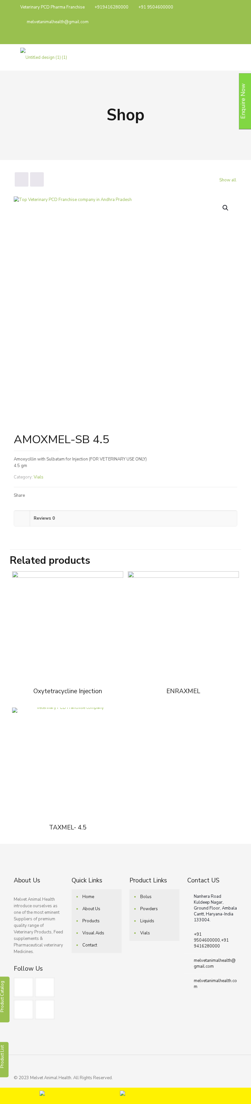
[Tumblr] (227, 36)
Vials (38, 477)
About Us (91, 909)
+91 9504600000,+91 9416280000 (211, 940)
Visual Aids (93, 933)
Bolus (146, 897)
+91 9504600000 (155, 7)
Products (91, 921)
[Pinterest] (209, 36)
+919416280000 (111, 7)
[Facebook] (200, 36)
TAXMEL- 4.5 (67, 827)
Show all (227, 180)
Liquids (147, 921)
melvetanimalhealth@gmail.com (58, 22)
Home (88, 897)
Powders (149, 909)
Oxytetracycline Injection (67, 691)
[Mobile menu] (226, 57)
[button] (225, 207)
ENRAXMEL (183, 691)
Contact (89, 945)
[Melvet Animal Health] (43, 57)
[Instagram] (218, 36)
